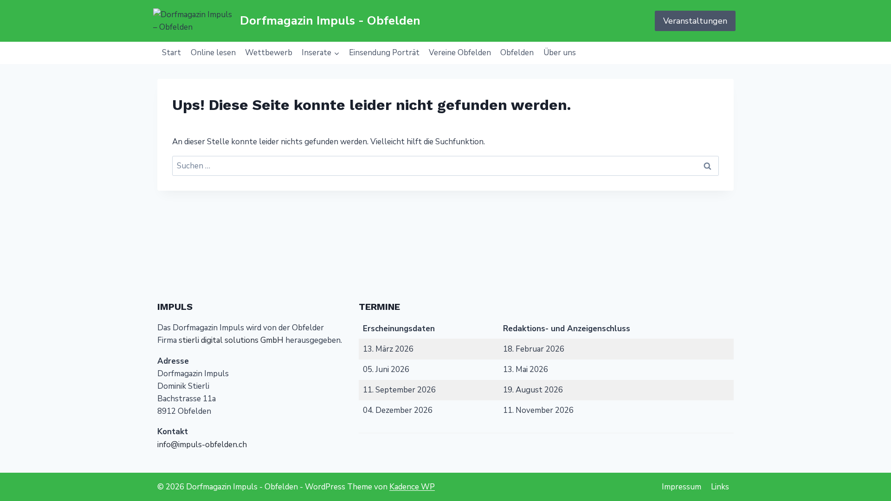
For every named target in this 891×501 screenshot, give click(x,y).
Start (171, 52)
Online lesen (213, 52)
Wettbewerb (268, 52)
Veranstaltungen (695, 20)
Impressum (681, 487)
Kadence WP (412, 487)
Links (720, 487)
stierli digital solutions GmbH (231, 340)
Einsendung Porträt (384, 52)
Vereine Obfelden (460, 52)
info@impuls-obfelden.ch (202, 444)
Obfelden (517, 52)
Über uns (559, 52)
